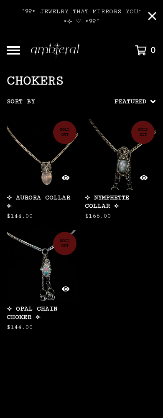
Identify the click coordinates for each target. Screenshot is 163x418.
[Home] (72, 50)
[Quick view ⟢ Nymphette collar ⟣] (144, 178)
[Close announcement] (152, 16)
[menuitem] (81, 102)
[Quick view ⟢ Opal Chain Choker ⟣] (65, 289)
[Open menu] (13, 50)
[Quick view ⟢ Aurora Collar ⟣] (65, 178)
